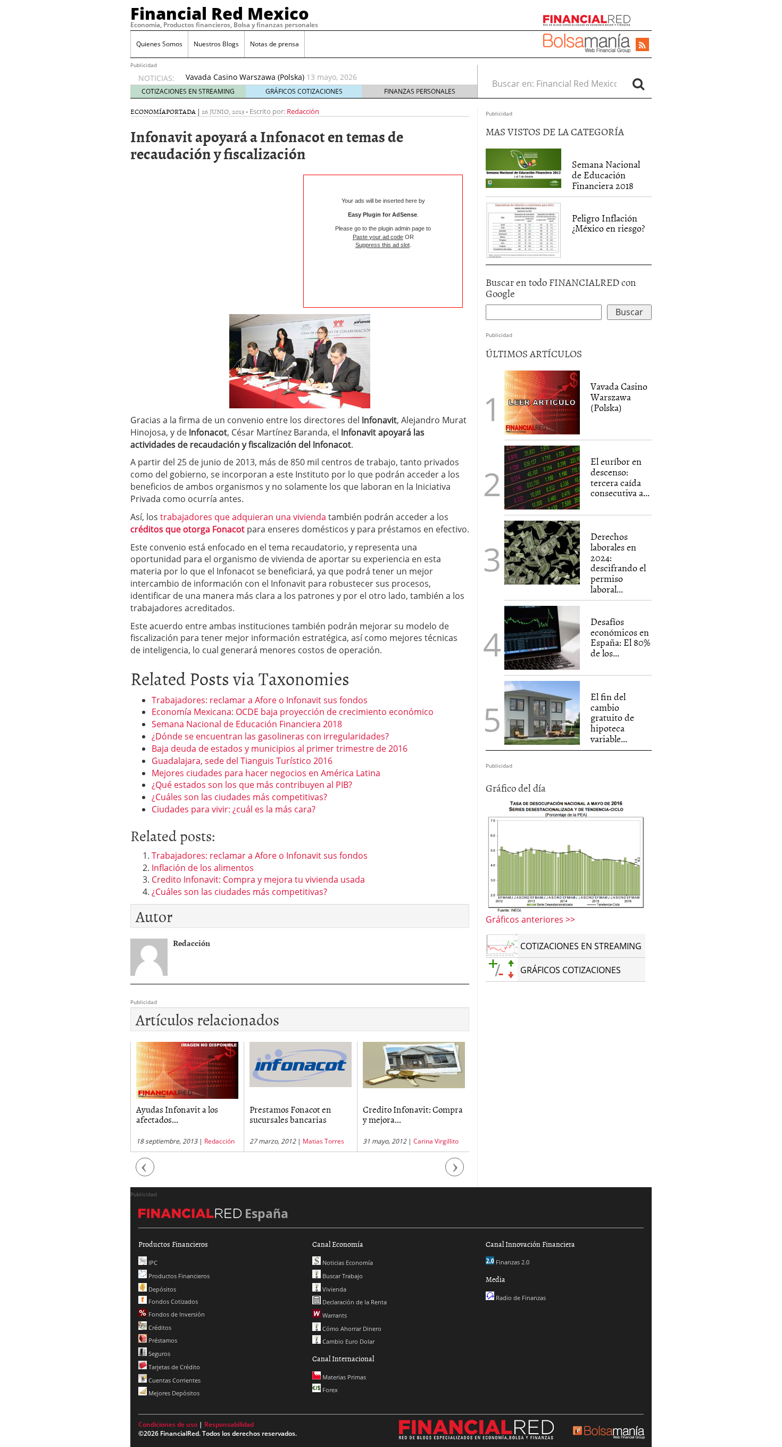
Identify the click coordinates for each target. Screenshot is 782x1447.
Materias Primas (343, 1377)
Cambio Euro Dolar (348, 1341)
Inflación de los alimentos (203, 868)
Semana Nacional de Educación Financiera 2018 (247, 724)
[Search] (638, 84)
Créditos (159, 1327)
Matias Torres (210, 1141)
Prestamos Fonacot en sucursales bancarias (177, 1114)
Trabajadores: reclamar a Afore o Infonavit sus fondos (260, 700)
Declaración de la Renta (354, 1302)
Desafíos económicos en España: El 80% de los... (620, 637)
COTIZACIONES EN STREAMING (188, 91)
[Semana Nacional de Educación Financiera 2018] (523, 168)
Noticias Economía (347, 1263)
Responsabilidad (229, 1424)
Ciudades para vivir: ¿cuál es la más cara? (233, 809)
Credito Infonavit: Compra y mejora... (299, 1114)
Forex (329, 1390)
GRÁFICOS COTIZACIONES (304, 91)
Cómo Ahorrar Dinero (351, 1329)
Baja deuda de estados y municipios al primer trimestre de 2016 (279, 748)
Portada (181, 111)
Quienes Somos (159, 43)
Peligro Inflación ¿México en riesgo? (608, 223)
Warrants (334, 1315)
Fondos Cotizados (172, 1301)
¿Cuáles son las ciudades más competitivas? (239, 797)
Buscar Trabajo (342, 1276)
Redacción (303, 111)
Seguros (158, 1354)
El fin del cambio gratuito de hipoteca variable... (612, 717)
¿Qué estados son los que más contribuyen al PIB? (252, 785)
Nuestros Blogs (216, 43)
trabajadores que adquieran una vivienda (243, 517)
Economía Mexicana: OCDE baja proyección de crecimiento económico (293, 712)
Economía (148, 111)
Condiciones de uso (167, 1424)
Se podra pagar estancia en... (407, 1114)
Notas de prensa (274, 43)
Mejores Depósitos (173, 1393)
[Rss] (642, 45)
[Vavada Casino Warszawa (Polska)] (542, 401)
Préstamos (162, 1340)
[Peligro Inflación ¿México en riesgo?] (523, 229)
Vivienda (333, 1289)
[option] (321, 82)
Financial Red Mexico (219, 13)
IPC (152, 1263)
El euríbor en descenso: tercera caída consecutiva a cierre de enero (306, 77)
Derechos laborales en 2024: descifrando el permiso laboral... (618, 562)
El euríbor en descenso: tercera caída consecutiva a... (620, 477)
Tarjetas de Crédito (173, 1367)
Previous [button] (145, 1172)
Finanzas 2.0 (511, 1262)
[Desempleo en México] (565, 855)
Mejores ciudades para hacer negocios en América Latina (266, 773)
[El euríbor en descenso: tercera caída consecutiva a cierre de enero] (542, 477)
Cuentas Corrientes (174, 1380)
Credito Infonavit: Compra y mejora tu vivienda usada (258, 879)
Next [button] (454, 1172)
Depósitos (161, 1289)
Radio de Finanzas (520, 1298)
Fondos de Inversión (176, 1314)
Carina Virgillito (322, 1141)
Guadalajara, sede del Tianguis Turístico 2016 (242, 761)
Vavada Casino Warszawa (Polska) (618, 397)
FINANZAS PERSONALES (419, 91)
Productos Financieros (178, 1276)
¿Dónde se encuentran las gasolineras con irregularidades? (270, 736)
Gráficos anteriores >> (530, 919)
